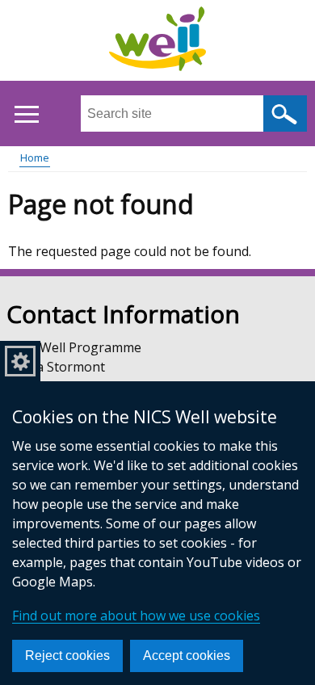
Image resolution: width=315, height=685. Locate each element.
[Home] (157, 41)
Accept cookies (186, 655)
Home (34, 157)
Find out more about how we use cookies (136, 615)
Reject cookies (67, 655)
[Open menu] (26, 114)
